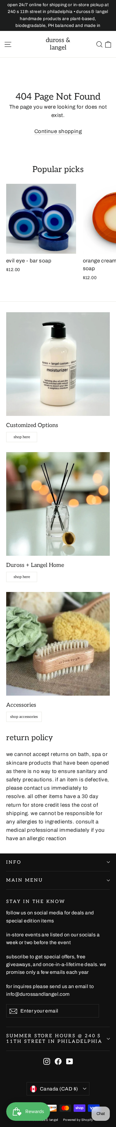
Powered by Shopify (78, 1119)
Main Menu (24, 880)
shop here (22, 437)
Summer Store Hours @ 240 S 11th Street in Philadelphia (54, 1038)
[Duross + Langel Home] (58, 504)
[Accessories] (58, 644)
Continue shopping (58, 131)
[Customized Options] (58, 364)
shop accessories (24, 717)
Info (13, 862)
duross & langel (58, 44)
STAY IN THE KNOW (35, 901)
